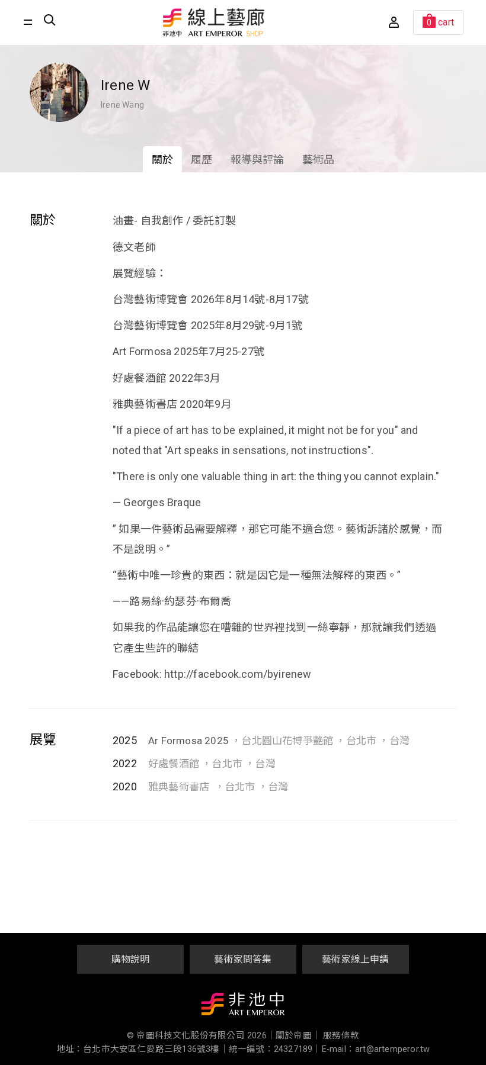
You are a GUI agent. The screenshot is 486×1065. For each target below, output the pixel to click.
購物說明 (130, 959)
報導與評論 (257, 159)
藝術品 (318, 159)
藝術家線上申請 (355, 959)
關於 (162, 159)
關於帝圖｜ (298, 1036)
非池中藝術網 (243, 1006)
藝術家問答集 (242, 959)
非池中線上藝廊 (214, 22)
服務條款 (341, 1036)
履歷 (201, 159)
